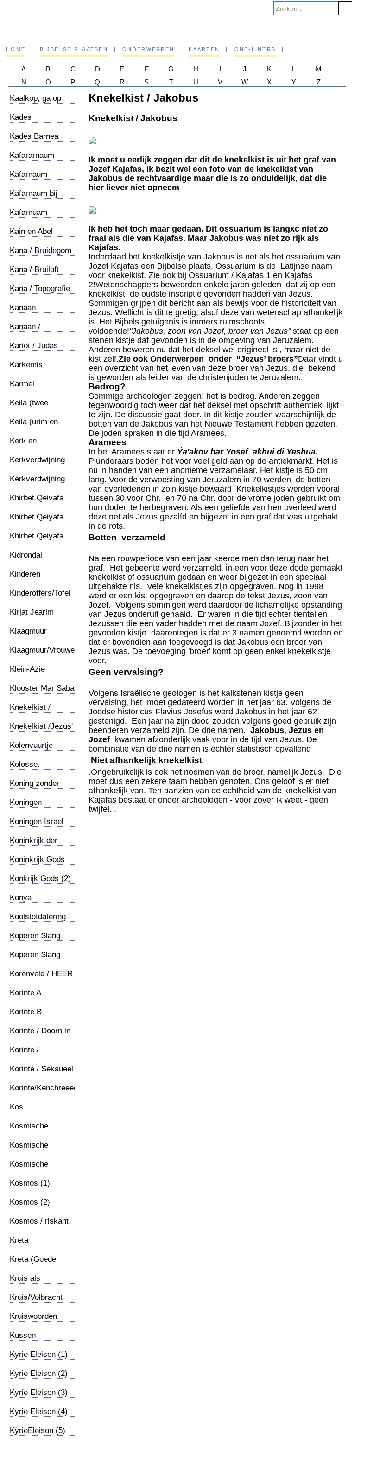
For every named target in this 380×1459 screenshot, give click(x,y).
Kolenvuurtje (31, 745)
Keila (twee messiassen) (32, 407)
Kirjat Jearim (32, 612)
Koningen (26, 802)
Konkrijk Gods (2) (40, 878)
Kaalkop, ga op (35, 98)
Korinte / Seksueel (41, 1068)
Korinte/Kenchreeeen (46, 1087)
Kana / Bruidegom (40, 250)
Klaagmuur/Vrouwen (44, 650)
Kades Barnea (34, 136)
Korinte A (25, 992)
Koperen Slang (35, 935)
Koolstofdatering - (40, 916)
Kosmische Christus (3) (30, 1169)
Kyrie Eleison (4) (39, 1411)
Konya (21, 897)
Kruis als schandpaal (29, 1283)
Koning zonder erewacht (34, 788)
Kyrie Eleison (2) (39, 1373)
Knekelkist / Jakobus (30, 712)
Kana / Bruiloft (34, 269)
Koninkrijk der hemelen (33, 845)
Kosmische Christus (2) (30, 1150)
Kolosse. (25, 764)
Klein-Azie (27, 669)
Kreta (19, 1240)
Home (15, 49)
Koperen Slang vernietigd (35, 959)
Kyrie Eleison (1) (39, 1354)
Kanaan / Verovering (28, 331)
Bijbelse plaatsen (74, 49)
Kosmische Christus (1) (30, 1131)
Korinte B (26, 1011)
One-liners (255, 49)
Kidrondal (26, 555)
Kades (21, 117)
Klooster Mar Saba (42, 688)
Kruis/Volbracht (36, 1297)
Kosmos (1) (30, 1183)
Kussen (23, 1335)
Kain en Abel (31, 231)
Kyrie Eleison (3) (39, 1392)
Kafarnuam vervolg (28, 217)
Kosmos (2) (30, 1202)
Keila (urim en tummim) (34, 426)
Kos (16, 1106)
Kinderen (25, 574)
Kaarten (204, 49)
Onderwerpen (148, 49)
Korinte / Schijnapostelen (37, 1054)
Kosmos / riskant (39, 1221)
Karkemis (26, 364)
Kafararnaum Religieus (32, 160)
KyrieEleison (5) (37, 1430)
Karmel (22, 383)
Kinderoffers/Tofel (40, 593)
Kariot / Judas (34, 345)
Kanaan (23, 307)
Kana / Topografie (40, 288)
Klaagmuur (28, 631)
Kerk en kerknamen (29, 445)
